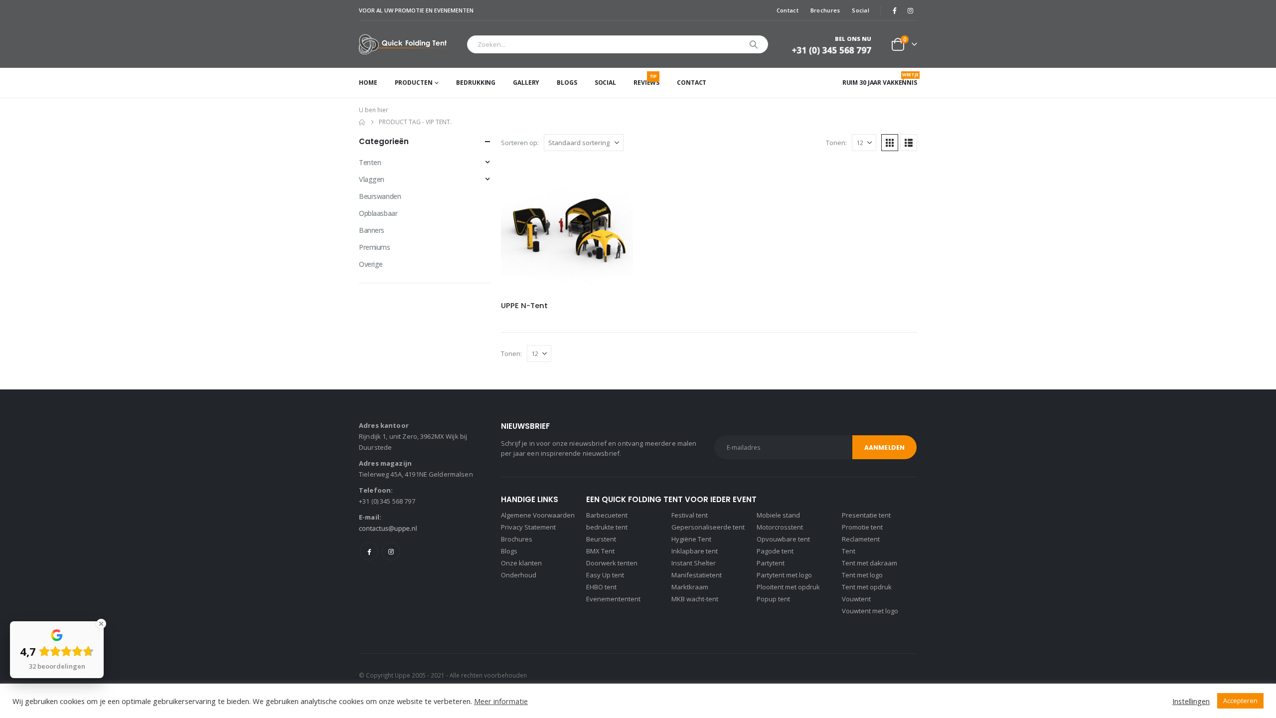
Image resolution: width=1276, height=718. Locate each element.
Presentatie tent (866, 515)
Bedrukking (475, 82)
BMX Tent (600, 550)
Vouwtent (856, 598)
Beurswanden (380, 196)
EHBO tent (601, 586)
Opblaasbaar (378, 213)
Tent (848, 550)
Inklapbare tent (694, 550)
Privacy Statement (528, 527)
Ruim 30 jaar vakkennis (879, 79)
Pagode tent (775, 550)
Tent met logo (862, 574)
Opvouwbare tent (783, 539)
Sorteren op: (520, 142)
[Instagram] (910, 10)
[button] (889, 142)
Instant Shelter (693, 562)
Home (368, 82)
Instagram (391, 551)
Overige (371, 264)
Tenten (370, 162)
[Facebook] (894, 10)
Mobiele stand (778, 515)
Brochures (825, 10)
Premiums (374, 247)
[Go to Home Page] (362, 122)
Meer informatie (501, 701)
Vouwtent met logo (870, 610)
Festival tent (689, 515)
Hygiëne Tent (691, 539)
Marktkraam (689, 586)
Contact (787, 10)
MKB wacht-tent (694, 598)
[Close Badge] (101, 624)
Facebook (369, 551)
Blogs (567, 82)
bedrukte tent (607, 527)
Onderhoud (518, 574)
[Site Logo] (405, 44)
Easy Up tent (605, 574)
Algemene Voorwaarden (538, 515)
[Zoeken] (754, 44)
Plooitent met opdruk (788, 586)
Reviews (646, 80)
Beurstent (601, 539)
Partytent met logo (784, 574)
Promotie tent (862, 527)
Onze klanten (521, 562)
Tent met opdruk (867, 586)
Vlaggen (371, 179)
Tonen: (836, 142)
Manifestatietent (696, 574)
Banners (371, 230)
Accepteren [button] (1240, 700)
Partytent (771, 562)
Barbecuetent (607, 515)
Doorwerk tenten (612, 562)
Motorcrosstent (780, 527)
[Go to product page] (567, 227)
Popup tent (773, 598)
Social (860, 10)
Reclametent (861, 539)
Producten (414, 82)
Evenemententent (613, 598)
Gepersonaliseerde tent (708, 527)
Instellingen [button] (1191, 701)
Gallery (526, 82)
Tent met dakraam (869, 562)
